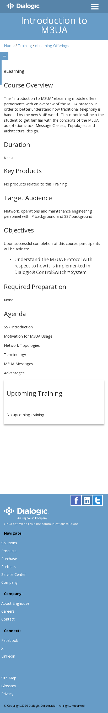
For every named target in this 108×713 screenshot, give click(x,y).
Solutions (9, 542)
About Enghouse (15, 603)
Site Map (8, 677)
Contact (8, 619)
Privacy (7, 693)
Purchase (9, 558)
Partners (8, 566)
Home (9, 45)
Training (25, 45)
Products (9, 550)
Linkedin (8, 656)
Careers (7, 611)
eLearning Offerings (52, 45)
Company (9, 582)
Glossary (8, 685)
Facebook (9, 640)
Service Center (13, 574)
